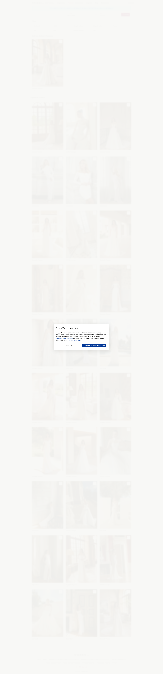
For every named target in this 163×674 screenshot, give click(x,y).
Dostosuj (69, 345)
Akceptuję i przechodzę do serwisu (94, 345)
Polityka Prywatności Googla (64, 338)
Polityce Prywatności (74, 340)
